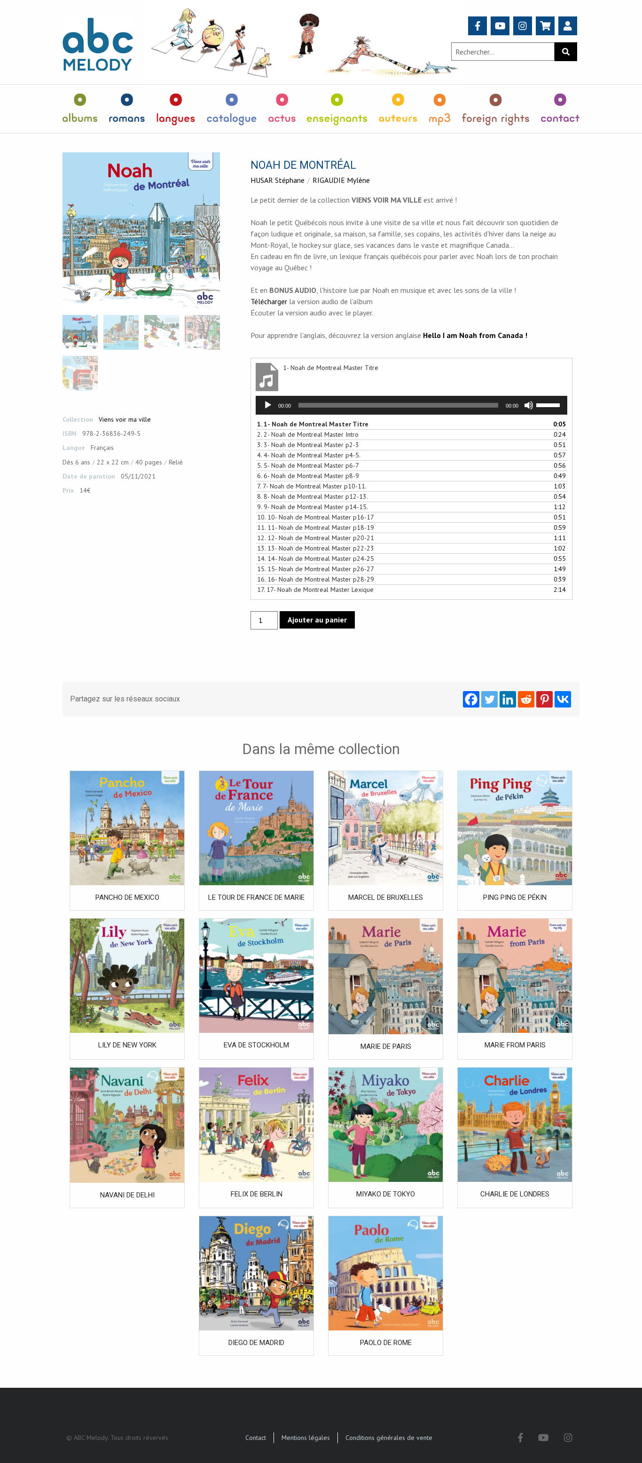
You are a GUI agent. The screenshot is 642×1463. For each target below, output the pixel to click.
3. (308, 444)
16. (315, 579)
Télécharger (269, 301)
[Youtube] (500, 26)
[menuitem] (80, 109)
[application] (411, 405)
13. (315, 548)
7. (312, 486)
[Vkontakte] (563, 699)
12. (315, 538)
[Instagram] (523, 26)
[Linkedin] (508, 699)
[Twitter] (489, 699)
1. (312, 424)
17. (315, 589)
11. (315, 527)
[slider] (549, 404)
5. (308, 465)
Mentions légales (306, 1437)
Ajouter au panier (317, 619)
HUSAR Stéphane (278, 180)
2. (308, 434)
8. (312, 496)
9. (312, 507)
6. (308, 476)
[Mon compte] (568, 26)
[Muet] (528, 405)
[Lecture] (268, 405)
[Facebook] (478, 26)
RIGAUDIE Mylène (341, 180)
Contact (255, 1437)
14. (315, 558)
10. (315, 517)
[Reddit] (526, 699)
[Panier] (545, 26)
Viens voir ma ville (125, 419)
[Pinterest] (544, 699)
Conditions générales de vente (388, 1437)
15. (315, 569)
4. (308, 455)
